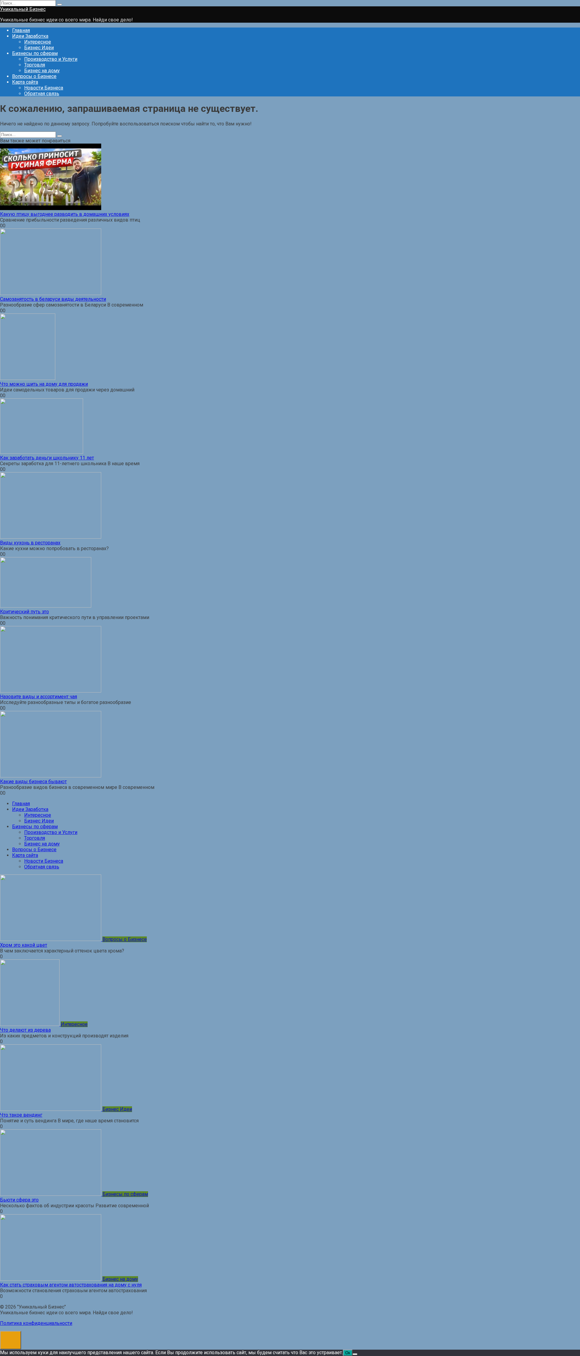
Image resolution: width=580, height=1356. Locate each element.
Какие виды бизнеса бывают (33, 781)
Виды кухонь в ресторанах (30, 543)
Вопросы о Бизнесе (34, 76)
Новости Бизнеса (43, 88)
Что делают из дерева (25, 1030)
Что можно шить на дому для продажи (44, 384)
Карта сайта (25, 82)
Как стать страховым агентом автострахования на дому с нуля (71, 1285)
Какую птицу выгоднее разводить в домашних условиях (64, 214)
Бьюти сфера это (19, 1200)
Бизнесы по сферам (35, 53)
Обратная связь (41, 93)
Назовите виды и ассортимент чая (38, 696)
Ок (347, 1353)
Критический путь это (24, 612)
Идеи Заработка (30, 36)
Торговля (34, 65)
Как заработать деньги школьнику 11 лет (47, 458)
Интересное (37, 42)
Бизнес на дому (42, 70)
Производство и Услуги (50, 59)
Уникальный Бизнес (23, 9)
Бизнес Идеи (39, 47)
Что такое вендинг (21, 1115)
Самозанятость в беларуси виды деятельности (53, 299)
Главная (21, 30)
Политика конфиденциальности (36, 1323)
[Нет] (355, 1354)
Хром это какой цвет (23, 945)
